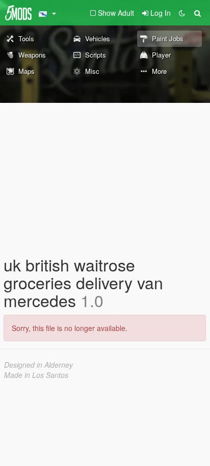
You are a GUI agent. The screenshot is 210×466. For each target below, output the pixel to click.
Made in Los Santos (36, 375)
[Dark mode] (182, 12)
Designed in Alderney (38, 365)
